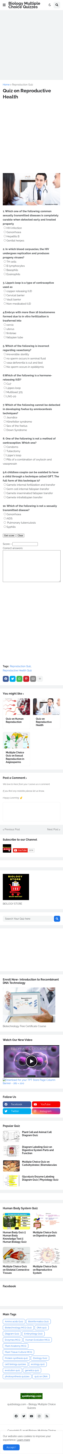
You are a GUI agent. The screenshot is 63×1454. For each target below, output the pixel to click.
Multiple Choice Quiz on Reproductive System (45, 1269)
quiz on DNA (41, 1376)
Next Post (52, 829)
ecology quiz (38, 1364)
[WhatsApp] (19, 679)
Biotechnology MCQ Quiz (18, 1327)
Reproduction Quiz (22, 84)
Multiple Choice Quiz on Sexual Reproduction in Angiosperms (15, 757)
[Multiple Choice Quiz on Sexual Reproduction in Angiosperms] (16, 740)
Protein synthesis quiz (16, 1358)
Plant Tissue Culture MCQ (18, 1352)
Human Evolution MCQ (37, 1340)
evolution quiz (12, 1370)
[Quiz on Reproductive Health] (46, 706)
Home (6, 84)
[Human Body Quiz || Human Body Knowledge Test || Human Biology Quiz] (16, 1221)
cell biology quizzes (15, 1364)
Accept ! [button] (11, 1447)
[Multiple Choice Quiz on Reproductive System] (46, 1255)
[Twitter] (13, 679)
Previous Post (12, 829)
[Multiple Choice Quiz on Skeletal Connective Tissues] (16, 1255)
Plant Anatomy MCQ (15, 1346)
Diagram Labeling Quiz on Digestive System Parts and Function (38, 1150)
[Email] (33, 679)
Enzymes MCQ (12, 1340)
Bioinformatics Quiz (38, 1321)
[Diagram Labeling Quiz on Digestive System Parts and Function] (11, 1151)
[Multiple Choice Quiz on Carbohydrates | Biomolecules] (11, 1166)
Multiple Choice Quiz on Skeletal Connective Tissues (16, 1269)
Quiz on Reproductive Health (44, 721)
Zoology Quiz (40, 1358)
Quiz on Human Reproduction (14, 720)
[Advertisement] (31, 44)
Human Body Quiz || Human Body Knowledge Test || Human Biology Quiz (15, 1237)
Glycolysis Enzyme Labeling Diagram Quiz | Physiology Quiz (40, 1178)
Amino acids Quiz (14, 1321)
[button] (4, 5)
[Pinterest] (26, 679)
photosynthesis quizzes (17, 1376)
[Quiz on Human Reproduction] (16, 706)
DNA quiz (42, 1327)
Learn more (23, 1439)
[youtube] (31, 1416)
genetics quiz (32, 1370)
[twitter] (24, 1416)
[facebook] (16, 1416)
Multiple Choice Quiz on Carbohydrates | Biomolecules (39, 1163)
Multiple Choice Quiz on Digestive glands (45, 1234)
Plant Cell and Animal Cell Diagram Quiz (37, 1134)
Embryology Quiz (33, 1333)
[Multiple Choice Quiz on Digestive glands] (46, 1221)
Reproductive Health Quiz (17, 670)
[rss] (47, 1416)
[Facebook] (6, 679)
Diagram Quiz (12, 1333)
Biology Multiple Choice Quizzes (24, 5)
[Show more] (40, 679)
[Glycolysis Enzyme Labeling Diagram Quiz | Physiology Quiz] (11, 1180)
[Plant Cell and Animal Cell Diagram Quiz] (11, 1136)
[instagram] (39, 1416)
